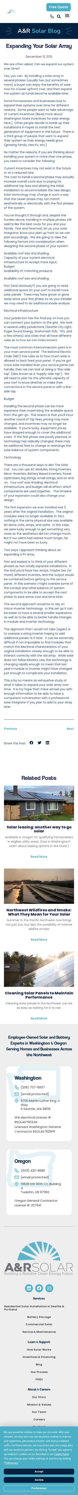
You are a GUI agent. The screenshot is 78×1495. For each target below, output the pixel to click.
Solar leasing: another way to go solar (39, 829)
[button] (67, 15)
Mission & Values (39, 1405)
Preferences (39, 1488)
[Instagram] (49, 1288)
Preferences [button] (11, 1463)
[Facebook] (39, 1288)
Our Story (39, 1397)
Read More (39, 856)
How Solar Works (39, 1350)
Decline (39, 1479)
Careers (39, 1419)
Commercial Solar (39, 1324)
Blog (39, 1364)
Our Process (39, 1372)
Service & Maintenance (39, 1332)
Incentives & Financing (39, 1357)
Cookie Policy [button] (61, 1454)
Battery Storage (39, 1317)
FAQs (39, 1379)
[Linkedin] (29, 1288)
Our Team (39, 1412)
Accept (39, 1471)
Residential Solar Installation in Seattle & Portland (34, 1308)
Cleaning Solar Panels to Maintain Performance (39, 995)
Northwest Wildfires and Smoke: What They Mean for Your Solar (39, 912)
